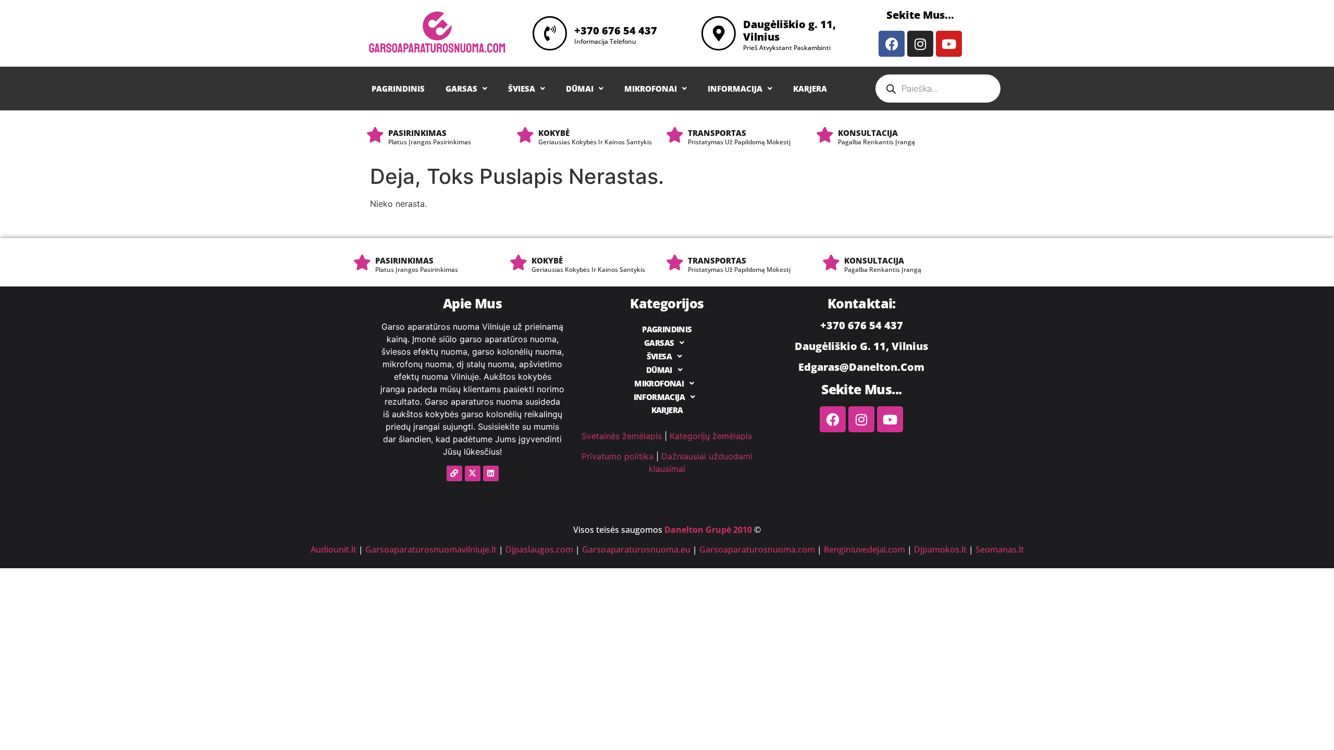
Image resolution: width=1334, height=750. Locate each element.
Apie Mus (472, 303)
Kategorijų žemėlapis (711, 436)
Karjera (810, 89)
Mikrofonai (650, 89)
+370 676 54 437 (615, 30)
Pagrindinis (398, 89)
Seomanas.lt (999, 549)
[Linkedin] (491, 473)
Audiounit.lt (333, 549)
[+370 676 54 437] (550, 33)
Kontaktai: (861, 303)
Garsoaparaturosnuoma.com (757, 549)
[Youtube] (949, 44)
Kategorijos (666, 303)
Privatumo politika (617, 456)
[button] (466, 89)
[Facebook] (892, 44)
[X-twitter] (472, 473)
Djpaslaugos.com (539, 549)
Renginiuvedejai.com (864, 549)
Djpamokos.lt (940, 549)
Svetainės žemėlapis (622, 436)
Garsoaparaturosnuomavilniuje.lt (431, 549)
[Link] (454, 473)
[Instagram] (920, 44)
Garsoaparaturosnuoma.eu (636, 549)
